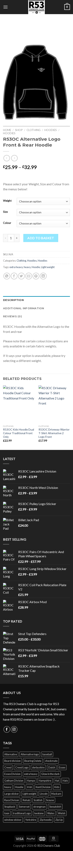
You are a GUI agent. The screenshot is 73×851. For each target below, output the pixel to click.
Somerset (24, 806)
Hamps (31, 780)
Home (7, 130)
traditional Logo (22, 813)
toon (6, 813)
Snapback (9, 806)
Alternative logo (30, 754)
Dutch (51, 767)
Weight (7, 200)
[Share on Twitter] (21, 276)
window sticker (12, 819)
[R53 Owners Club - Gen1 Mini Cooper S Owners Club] (36, 7)
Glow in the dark (50, 774)
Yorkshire (30, 819)
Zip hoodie (46, 819)
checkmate (51, 760)
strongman (39, 806)
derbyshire (38, 767)
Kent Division (43, 787)
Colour (7, 223)
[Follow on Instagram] (14, 729)
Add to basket (40, 238)
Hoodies (50, 130)
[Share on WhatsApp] (6, 276)
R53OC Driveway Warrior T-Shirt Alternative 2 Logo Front (54, 433)
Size (5, 212)
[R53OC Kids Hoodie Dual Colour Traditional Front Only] (18, 404)
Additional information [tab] (23, 308)
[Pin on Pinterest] (36, 276)
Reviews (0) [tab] (12, 316)
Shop (19, 130)
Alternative (10, 754)
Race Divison (11, 800)
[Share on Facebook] (14, 276)
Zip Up (59, 819)
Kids (56, 787)
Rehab (26, 800)
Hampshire (45, 780)
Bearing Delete (32, 760)
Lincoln (44, 793)
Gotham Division (13, 780)
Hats (65, 780)
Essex (62, 767)
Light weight (48, 267)
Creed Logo (21, 767)
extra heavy (16, 267)
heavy (27, 267)
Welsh (61, 813)
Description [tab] (13, 300)
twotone (39, 813)
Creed (8, 767)
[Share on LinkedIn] (43, 276)
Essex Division (12, 774)
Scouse (50, 800)
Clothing (34, 130)
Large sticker (11, 793)
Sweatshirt (55, 806)
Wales (50, 813)
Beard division (12, 760)
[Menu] (5, 7)
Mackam (56, 793)
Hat (57, 780)
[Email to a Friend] (28, 276)
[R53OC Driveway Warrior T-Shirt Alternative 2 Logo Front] (54, 404)
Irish (29, 787)
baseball (47, 754)
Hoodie (36, 267)
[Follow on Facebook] (6, 729)
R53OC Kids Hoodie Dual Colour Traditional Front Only (18, 433)
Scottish (38, 800)
